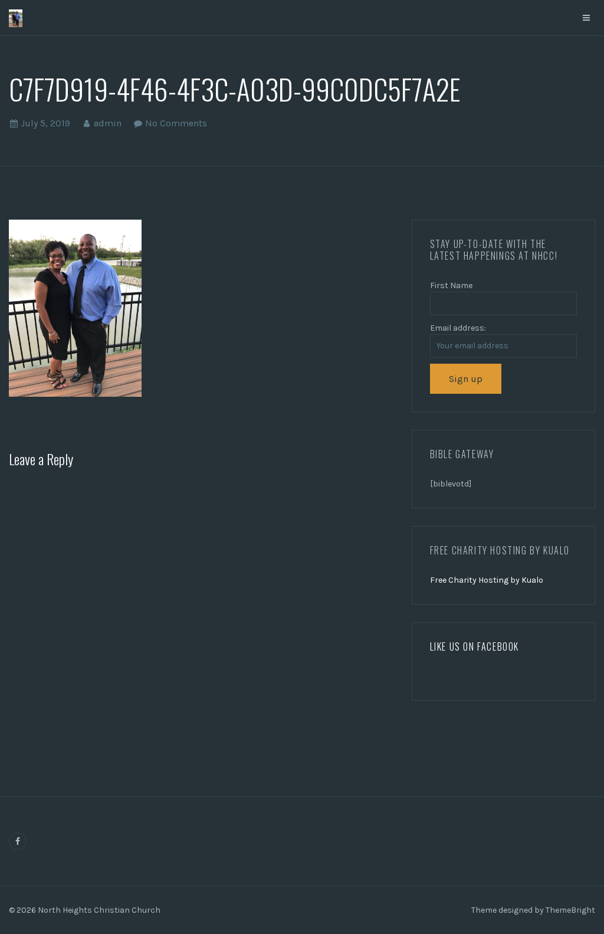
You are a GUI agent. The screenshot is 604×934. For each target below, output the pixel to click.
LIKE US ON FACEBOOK (474, 646)
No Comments (176, 123)
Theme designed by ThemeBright (533, 910)
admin (108, 123)
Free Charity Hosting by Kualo (486, 580)
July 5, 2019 (45, 123)
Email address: (458, 328)
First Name (451, 285)
